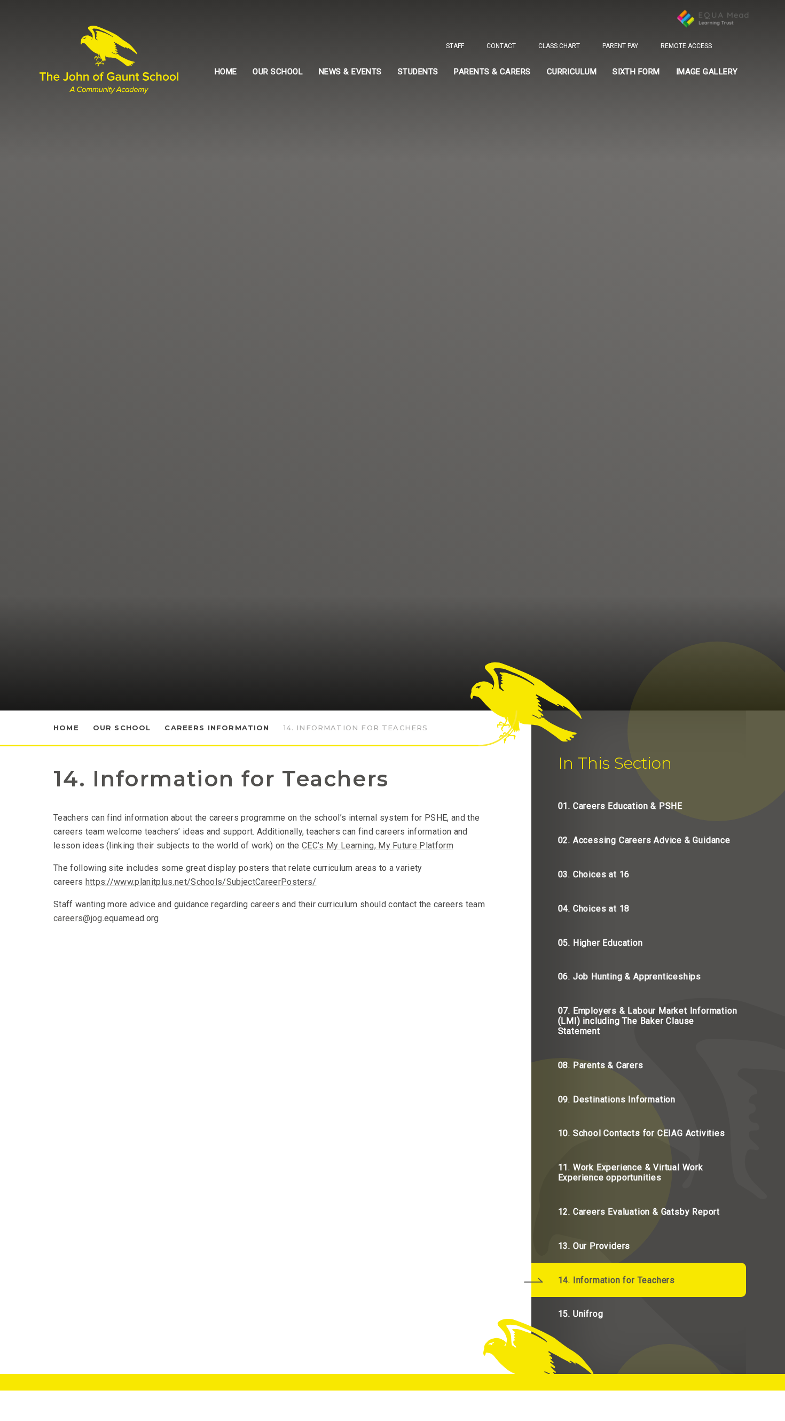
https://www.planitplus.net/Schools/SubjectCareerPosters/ (201, 882)
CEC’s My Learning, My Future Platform (377, 845)
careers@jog (78, 918)
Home (66, 727)
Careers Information (216, 727)
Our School (122, 727)
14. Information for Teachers (356, 727)
